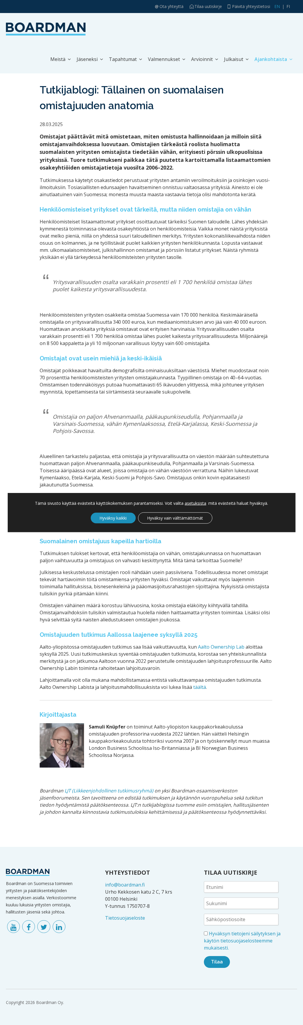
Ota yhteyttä (171, 6)
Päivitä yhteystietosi (251, 6)
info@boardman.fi (125, 884)
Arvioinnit (202, 59)
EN (277, 6)
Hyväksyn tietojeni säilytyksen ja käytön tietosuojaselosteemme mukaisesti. (242, 940)
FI (288, 6)
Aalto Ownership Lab (221, 647)
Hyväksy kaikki (113, 518)
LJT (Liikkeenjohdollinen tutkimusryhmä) (109, 790)
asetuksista (195, 503)
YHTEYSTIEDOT (127, 872)
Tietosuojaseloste (125, 918)
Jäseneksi (87, 59)
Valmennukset (164, 59)
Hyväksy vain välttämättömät (175, 518)
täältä (199, 687)
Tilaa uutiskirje (208, 6)
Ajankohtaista (270, 59)
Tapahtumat (123, 59)
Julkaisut (233, 59)
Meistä (57, 59)
